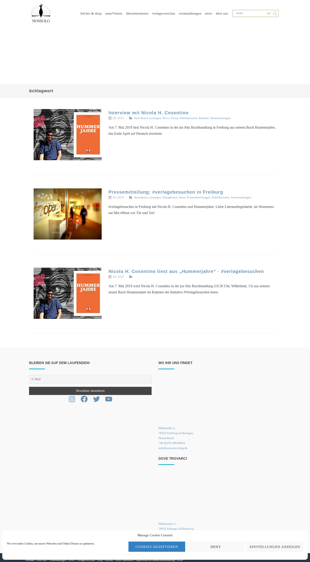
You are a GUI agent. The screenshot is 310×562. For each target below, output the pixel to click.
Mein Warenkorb (125, 560)
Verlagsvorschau (163, 13)
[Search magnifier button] (275, 13)
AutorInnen (141, 118)
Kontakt (30, 560)
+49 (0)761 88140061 (171, 443)
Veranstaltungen (190, 13)
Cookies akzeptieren (156, 547)
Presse (174, 118)
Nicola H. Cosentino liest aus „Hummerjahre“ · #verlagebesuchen (186, 271)
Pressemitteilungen (198, 197)
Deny (216, 547)
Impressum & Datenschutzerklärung (155, 560)
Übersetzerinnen (137, 13)
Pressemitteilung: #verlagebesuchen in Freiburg (165, 192)
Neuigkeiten (169, 197)
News (208, 13)
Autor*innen (113, 13)
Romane (204, 118)
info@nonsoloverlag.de (172, 448)
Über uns (222, 13)
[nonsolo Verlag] (41, 25)
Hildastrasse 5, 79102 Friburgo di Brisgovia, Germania (176, 528)
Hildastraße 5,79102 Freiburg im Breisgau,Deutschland (176, 433)
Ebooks (109, 560)
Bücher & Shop (91, 13)
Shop (100, 560)
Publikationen (188, 118)
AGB (180, 560)
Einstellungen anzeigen (275, 547)
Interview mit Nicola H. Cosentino (148, 112)
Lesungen (155, 118)
